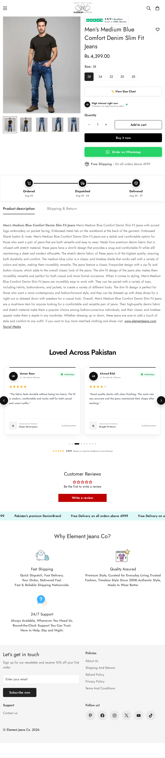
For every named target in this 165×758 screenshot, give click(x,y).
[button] (157, 8)
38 (89, 76)
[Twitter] (126, 715)
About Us (92, 661)
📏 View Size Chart (123, 91)
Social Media (12, 326)
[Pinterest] (90, 715)
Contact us (10, 713)
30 (122, 76)
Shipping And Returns (100, 667)
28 (133, 76)
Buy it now (123, 137)
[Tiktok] (151, 715)
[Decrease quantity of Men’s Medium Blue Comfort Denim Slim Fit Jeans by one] (89, 124)
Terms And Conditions (100, 688)
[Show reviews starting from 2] (72, 444)
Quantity (90, 115)
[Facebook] (102, 715)
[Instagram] (114, 715)
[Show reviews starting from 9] (95, 444)
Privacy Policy (95, 681)
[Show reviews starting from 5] (84, 444)
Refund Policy (95, 674)
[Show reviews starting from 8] (92, 444)
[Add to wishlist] (157, 29)
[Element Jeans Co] (82, 8)
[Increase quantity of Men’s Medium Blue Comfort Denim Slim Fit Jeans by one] (106, 124)
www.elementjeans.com (140, 321)
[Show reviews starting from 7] (90, 444)
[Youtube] (138, 715)
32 (111, 76)
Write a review (82, 497)
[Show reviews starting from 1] (69, 444)
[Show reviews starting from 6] (87, 444)
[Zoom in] (71, 25)
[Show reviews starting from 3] (75, 444)
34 (100, 76)
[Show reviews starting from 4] (80, 444)
